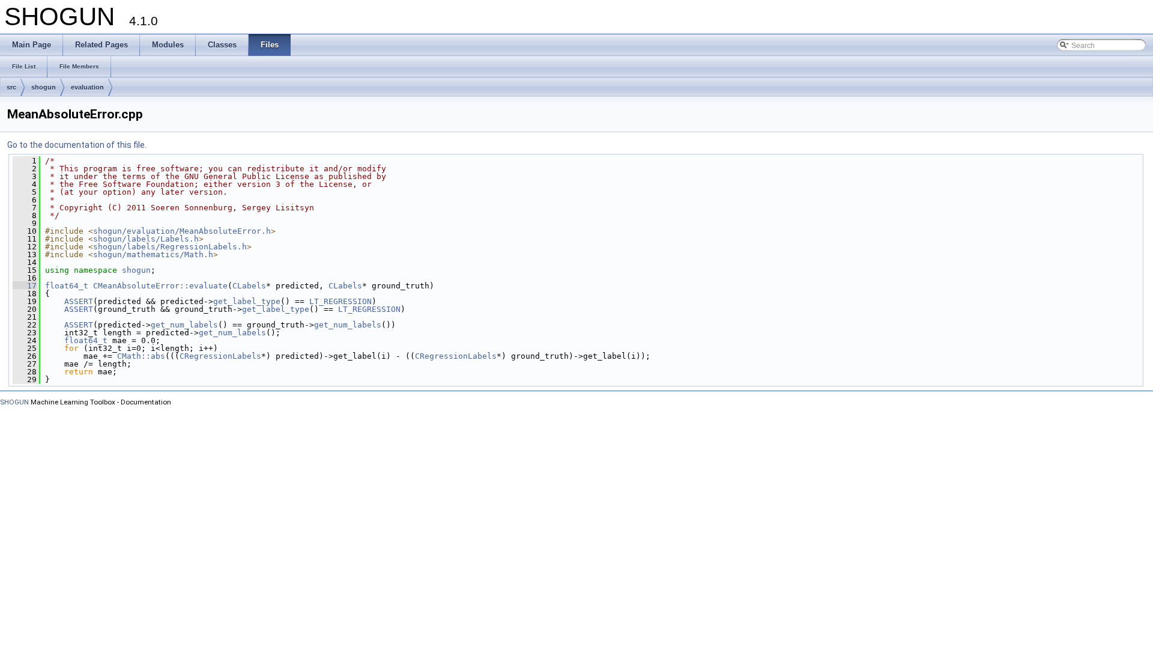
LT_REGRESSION (340, 301)
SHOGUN (14, 402)
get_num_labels (184, 324)
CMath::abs (141, 356)
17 (25, 285)
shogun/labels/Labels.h (146, 238)
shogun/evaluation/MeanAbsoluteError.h (182, 231)
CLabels (249, 285)
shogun (43, 87)
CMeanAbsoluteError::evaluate (160, 285)
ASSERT (78, 301)
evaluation (87, 87)
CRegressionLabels (220, 356)
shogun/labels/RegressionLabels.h (170, 246)
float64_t (66, 285)
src (11, 87)
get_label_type (246, 301)
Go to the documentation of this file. (77, 145)
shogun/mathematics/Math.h (153, 254)
